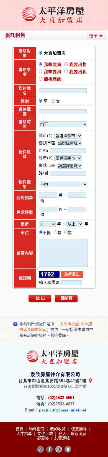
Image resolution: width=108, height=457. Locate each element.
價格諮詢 (51, 79)
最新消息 (79, 433)
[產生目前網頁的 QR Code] (40, 449)
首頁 (20, 429)
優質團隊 (79, 429)
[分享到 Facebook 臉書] (49, 449)
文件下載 (45, 433)
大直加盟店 (56, 53)
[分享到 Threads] (58, 449)
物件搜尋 (37, 429)
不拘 (48, 232)
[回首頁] (55, 6)
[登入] (68, 449)
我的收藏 (58, 429)
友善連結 (62, 438)
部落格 (43, 438)
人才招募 (24, 433)
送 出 (40, 298)
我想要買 (52, 64)
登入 (62, 433)
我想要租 (52, 71)
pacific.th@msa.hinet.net (62, 410)
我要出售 (77, 64)
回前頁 (67, 298)
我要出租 (77, 71)
